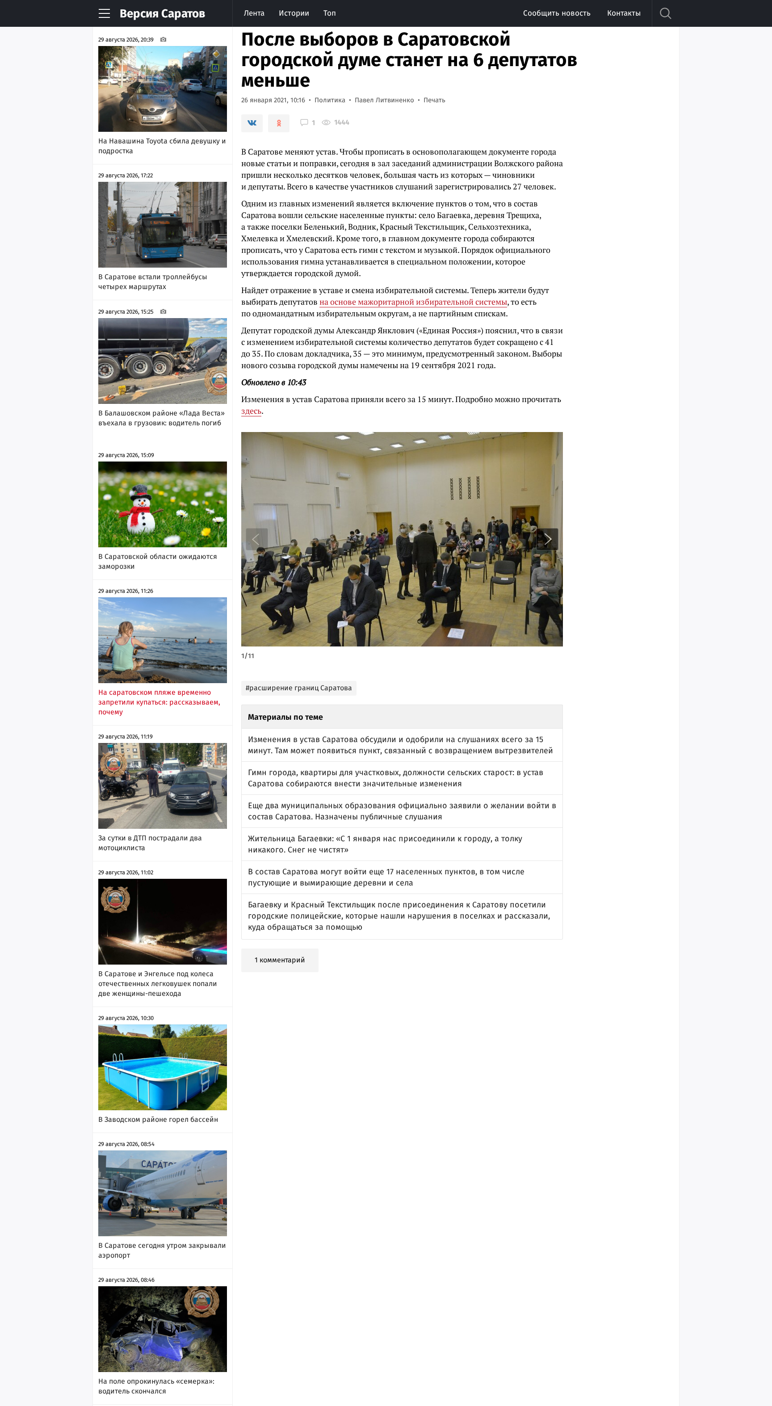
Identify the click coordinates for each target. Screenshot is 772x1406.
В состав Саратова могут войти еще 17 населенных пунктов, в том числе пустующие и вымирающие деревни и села (386, 877)
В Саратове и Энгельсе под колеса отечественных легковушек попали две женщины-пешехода (157, 984)
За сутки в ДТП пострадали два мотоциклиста (150, 843)
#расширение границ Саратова (299, 688)
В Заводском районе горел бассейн (158, 1119)
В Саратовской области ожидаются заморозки (157, 561)
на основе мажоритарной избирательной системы (413, 301)
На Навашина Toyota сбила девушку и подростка (162, 146)
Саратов (162, 14)
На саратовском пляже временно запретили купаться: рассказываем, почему (159, 702)
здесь (251, 410)
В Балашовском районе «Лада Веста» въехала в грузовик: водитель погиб (161, 418)
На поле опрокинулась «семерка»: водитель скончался (156, 1386)
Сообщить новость (557, 13)
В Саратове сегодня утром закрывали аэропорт (162, 1250)
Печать (434, 100)
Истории (294, 13)
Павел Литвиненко (384, 100)
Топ (329, 13)
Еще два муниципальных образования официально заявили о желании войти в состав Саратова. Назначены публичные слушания (402, 811)
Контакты (624, 13)
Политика (330, 100)
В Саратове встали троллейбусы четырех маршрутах (152, 282)
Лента (254, 13)
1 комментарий (280, 960)
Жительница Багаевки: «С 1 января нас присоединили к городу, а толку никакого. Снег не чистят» (385, 844)
